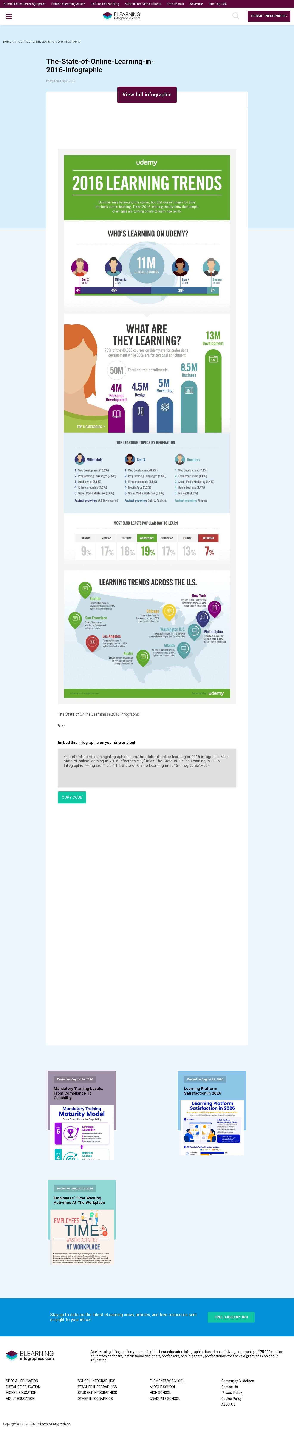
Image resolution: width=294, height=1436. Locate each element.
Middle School (163, 1387)
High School (160, 1393)
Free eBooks (175, 4)
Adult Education (20, 1399)
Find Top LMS (218, 4)
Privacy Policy (231, 1393)
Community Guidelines (237, 1381)
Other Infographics (95, 1399)
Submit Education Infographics (24, 4)
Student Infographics (97, 1393)
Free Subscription (231, 1317)
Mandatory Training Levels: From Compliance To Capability (78, 1093)
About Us (228, 1405)
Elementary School (167, 1381)
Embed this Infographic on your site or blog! (96, 742)
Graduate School (165, 1399)
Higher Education (21, 1393)
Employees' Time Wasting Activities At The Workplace (79, 1200)
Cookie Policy (231, 1399)
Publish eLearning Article (68, 4)
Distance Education (23, 1387)
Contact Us (229, 1387)
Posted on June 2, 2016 (60, 81)
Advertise (196, 4)
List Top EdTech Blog (105, 4)
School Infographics (96, 1381)
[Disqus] (147, 869)
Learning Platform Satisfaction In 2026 (202, 1090)
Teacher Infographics (97, 1387)
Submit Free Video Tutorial (143, 4)
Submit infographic (269, 16)
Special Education (22, 1381)
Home (7, 41)
